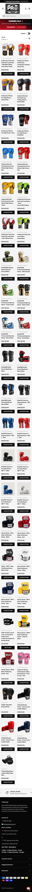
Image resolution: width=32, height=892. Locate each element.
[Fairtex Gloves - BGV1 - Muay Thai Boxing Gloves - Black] (8, 522)
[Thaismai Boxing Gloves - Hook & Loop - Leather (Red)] (8, 727)
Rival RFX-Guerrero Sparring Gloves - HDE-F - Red (23, 435)
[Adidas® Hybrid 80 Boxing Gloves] (8, 693)
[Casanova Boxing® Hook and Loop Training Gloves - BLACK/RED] (24, 85)
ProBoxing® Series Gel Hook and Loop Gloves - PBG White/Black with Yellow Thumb (7, 63)
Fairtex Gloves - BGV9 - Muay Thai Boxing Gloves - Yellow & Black (24, 635)
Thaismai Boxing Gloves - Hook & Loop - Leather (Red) (7, 740)
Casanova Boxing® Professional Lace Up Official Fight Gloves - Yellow (7, 202)
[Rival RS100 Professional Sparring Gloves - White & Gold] (24, 256)
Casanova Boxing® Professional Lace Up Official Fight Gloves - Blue (7, 167)
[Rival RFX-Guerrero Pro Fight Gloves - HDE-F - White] (24, 489)
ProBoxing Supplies (9, 888)
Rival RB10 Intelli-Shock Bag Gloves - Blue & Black (6, 402)
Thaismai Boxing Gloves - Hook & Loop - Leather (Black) (23, 706)
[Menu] (2, 8)
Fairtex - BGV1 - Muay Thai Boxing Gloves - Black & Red (7, 568)
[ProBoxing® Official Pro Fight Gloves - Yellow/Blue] (8, 84)
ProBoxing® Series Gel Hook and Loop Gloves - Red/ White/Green (7, 236)
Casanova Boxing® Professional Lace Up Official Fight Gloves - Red (23, 167)
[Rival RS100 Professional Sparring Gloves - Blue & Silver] (8, 323)
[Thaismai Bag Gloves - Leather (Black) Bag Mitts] (8, 760)
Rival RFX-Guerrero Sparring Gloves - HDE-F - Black (23, 402)
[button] (29, 8)
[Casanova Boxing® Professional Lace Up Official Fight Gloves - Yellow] (8, 188)
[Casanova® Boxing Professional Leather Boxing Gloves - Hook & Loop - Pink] (24, 658)
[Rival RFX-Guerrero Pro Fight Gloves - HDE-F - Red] (24, 455)
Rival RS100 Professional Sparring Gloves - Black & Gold (23, 302)
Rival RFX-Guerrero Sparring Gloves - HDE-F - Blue (7, 435)
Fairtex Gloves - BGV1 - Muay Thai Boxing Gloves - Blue (7, 601)
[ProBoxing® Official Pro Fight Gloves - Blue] (8, 120)
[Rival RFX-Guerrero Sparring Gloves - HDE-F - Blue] (8, 422)
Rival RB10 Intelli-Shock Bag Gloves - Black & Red (22, 369)
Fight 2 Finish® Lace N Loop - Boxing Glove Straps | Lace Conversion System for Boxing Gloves (7, 636)
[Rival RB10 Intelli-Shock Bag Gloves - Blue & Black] (8, 389)
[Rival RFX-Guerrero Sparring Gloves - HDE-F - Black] (24, 389)
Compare (23, 33)
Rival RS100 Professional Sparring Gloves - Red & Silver (23, 336)
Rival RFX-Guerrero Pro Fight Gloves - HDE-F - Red (22, 468)
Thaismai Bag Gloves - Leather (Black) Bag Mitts (7, 773)
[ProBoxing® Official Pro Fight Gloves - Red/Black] (24, 120)
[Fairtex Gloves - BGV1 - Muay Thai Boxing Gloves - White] (24, 555)
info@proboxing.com (22, 1)
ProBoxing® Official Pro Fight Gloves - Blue (7, 132)
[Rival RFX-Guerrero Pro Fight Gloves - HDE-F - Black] (8, 455)
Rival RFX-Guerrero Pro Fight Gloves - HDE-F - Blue (6, 501)
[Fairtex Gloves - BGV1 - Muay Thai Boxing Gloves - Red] (24, 522)
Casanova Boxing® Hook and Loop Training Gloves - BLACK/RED (22, 98)
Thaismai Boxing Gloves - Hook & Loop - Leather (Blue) (23, 740)
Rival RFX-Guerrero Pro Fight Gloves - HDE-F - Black (6, 468)
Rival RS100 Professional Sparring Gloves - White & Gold (23, 269)
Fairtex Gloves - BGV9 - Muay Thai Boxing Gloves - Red (8, 671)
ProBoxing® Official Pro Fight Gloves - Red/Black (22, 133)
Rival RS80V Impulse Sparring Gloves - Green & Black (7, 269)
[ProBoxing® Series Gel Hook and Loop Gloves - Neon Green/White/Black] (24, 188)
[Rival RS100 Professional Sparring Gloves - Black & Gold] (24, 289)
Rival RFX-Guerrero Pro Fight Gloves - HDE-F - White (22, 502)
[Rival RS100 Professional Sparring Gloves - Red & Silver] (24, 323)
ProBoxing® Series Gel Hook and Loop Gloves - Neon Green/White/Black (23, 202)
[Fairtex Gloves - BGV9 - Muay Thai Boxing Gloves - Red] (8, 658)
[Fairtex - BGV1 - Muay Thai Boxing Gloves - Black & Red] (8, 555)
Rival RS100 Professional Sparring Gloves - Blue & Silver (7, 336)
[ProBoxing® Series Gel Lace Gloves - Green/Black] (24, 223)
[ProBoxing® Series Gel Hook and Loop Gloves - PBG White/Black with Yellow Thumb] (8, 49)
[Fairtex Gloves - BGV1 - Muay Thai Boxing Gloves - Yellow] (24, 588)
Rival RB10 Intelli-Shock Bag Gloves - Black (6, 369)
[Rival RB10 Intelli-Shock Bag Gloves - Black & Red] (24, 356)
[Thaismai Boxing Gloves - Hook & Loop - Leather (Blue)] (24, 727)
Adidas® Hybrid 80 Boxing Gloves (6, 705)
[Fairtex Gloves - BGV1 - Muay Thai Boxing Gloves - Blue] (8, 588)
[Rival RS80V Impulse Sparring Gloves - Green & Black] (8, 256)
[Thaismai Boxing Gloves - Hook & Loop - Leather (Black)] (24, 694)
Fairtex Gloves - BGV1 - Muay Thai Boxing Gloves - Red (23, 535)
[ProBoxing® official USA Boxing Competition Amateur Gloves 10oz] (24, 49)
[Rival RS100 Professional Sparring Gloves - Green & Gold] (8, 289)
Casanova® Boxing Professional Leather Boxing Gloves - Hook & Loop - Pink (23, 672)
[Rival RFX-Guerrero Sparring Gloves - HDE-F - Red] (24, 422)
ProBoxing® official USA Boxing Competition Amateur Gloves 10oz (23, 63)
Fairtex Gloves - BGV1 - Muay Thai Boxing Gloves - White (23, 568)
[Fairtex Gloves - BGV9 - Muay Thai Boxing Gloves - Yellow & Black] (24, 621)
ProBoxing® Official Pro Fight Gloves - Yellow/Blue (6, 97)
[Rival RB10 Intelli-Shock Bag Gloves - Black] (8, 356)
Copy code (22, 27)
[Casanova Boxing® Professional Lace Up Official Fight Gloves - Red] (24, 153)
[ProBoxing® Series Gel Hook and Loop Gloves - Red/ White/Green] (8, 223)
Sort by (3, 37)
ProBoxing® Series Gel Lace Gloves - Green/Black (23, 236)
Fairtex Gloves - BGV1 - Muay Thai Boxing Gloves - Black (7, 535)
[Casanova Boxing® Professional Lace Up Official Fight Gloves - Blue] (8, 153)
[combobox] (16, 16)
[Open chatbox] (28, 888)
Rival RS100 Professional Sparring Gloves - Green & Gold (7, 302)
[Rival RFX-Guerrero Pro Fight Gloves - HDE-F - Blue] (8, 489)
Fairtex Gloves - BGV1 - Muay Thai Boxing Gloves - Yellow (23, 601)
